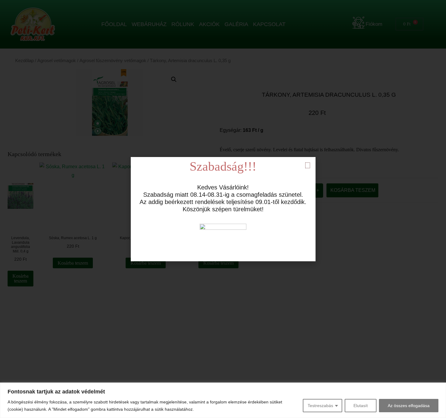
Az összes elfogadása (409, 405)
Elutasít (360, 405)
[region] (223, 400)
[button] (307, 165)
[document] (223, 209)
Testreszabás (320, 405)
